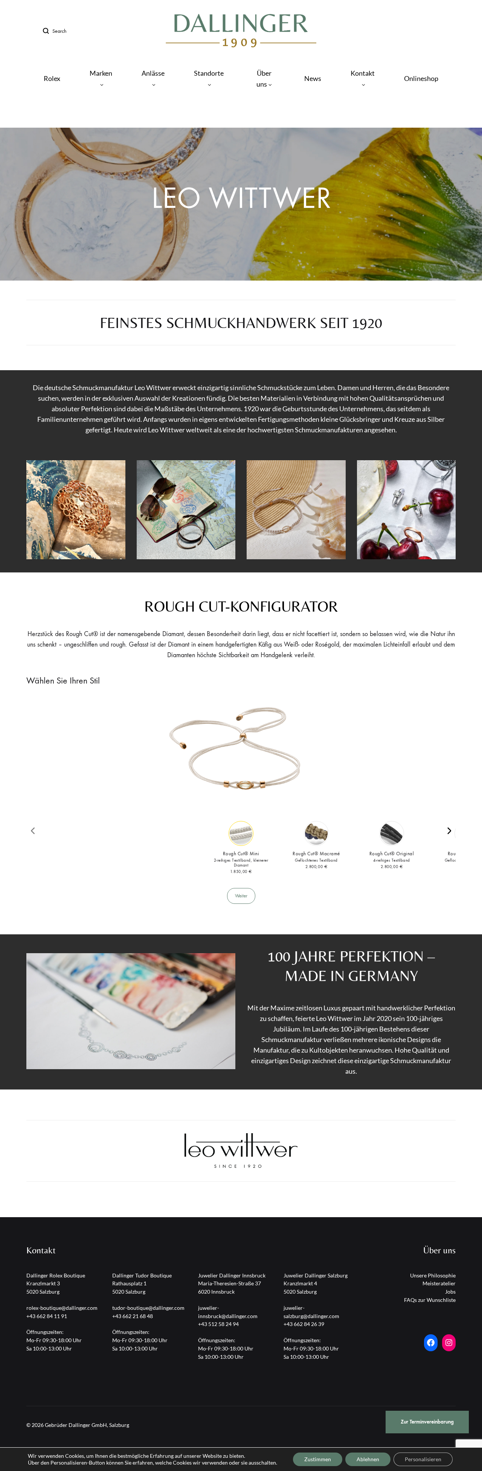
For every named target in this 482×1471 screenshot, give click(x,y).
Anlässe (153, 73)
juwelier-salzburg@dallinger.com (311, 1312)
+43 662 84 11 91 (46, 1316)
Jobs (450, 1291)
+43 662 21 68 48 (132, 1316)
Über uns (264, 78)
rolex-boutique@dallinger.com (62, 1308)
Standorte (209, 73)
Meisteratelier (439, 1283)
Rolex (52, 78)
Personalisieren (423, 1459)
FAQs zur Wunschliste (430, 1300)
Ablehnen (368, 1459)
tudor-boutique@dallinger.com (148, 1308)
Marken (101, 73)
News (312, 78)
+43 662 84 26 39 (304, 1324)
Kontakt (363, 73)
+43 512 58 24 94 (218, 1324)
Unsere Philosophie (433, 1275)
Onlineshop (421, 78)
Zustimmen (317, 1459)
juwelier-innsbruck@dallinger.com (228, 1312)
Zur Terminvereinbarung (427, 1422)
